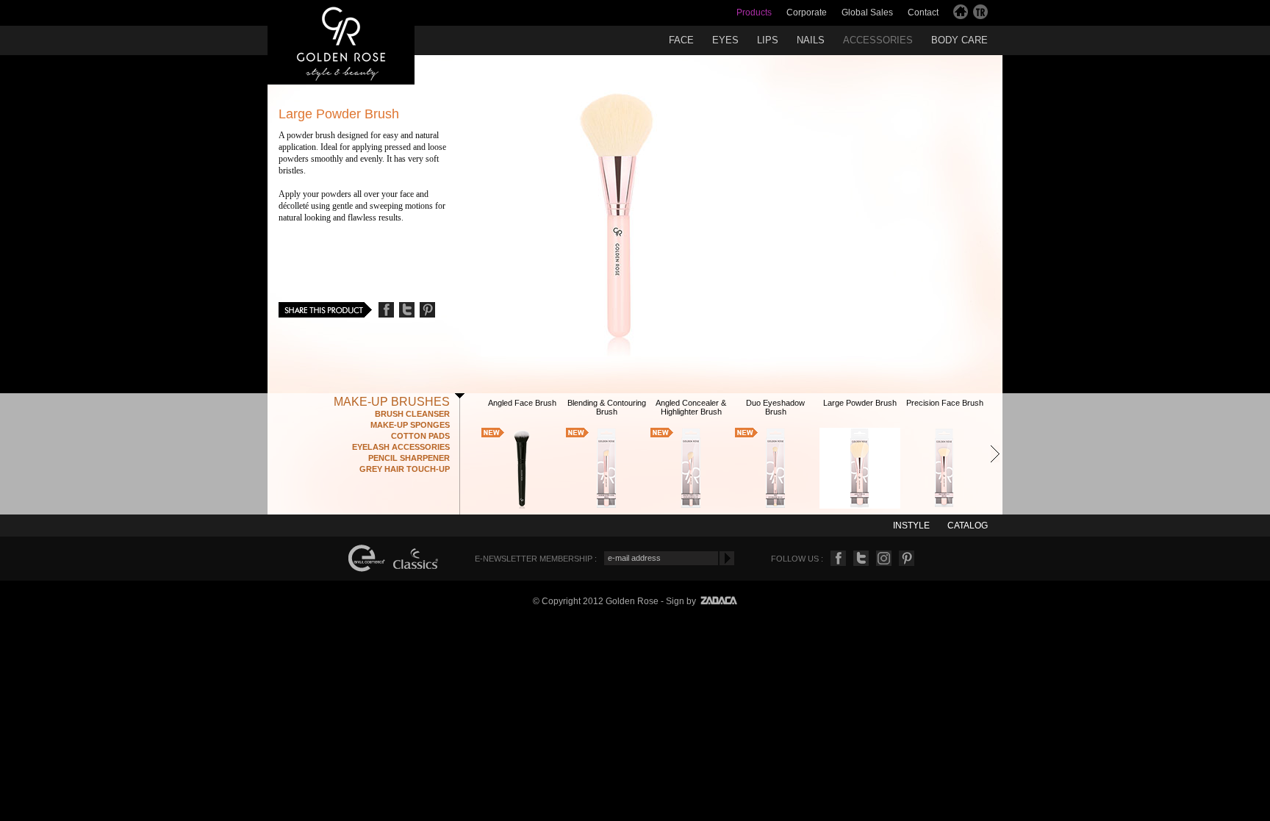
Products (754, 12)
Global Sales (867, 12)
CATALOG (967, 525)
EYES (725, 40)
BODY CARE (959, 40)
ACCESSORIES (878, 40)
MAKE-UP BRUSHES (392, 401)
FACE (681, 40)
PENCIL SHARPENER (409, 457)
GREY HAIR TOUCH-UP (404, 469)
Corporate (806, 12)
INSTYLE (911, 525)
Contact (923, 12)
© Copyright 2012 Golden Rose (596, 601)
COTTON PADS (420, 435)
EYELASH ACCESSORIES (401, 446)
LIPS (767, 40)
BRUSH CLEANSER (412, 413)
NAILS (811, 40)
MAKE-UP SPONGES (410, 424)
